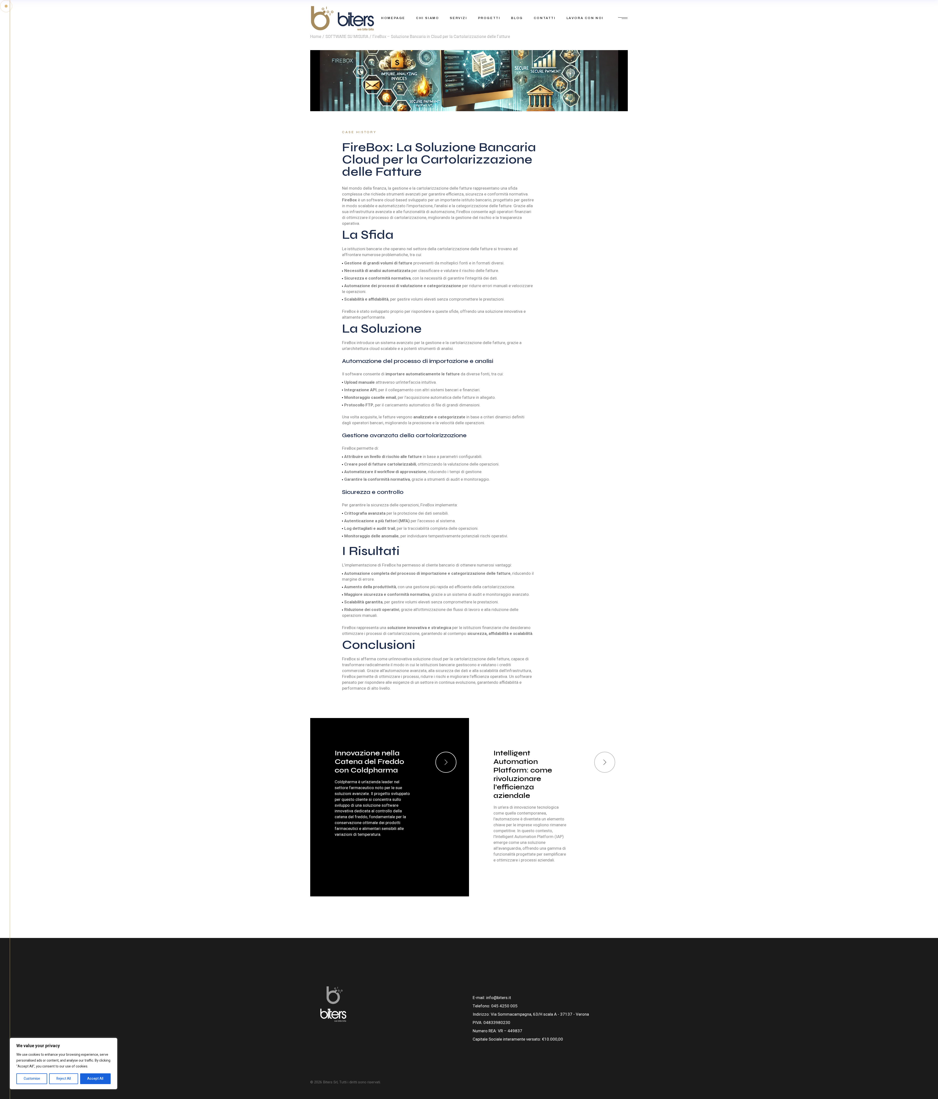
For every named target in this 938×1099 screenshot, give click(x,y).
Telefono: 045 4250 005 (495, 1006)
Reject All (63, 1078)
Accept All (95, 1078)
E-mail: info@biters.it (492, 998)
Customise (32, 1078)
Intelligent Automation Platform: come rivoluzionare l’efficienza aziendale (522, 774)
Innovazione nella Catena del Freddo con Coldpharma (369, 761)
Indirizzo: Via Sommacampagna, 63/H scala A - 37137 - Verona (531, 1014)
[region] (63, 1063)
